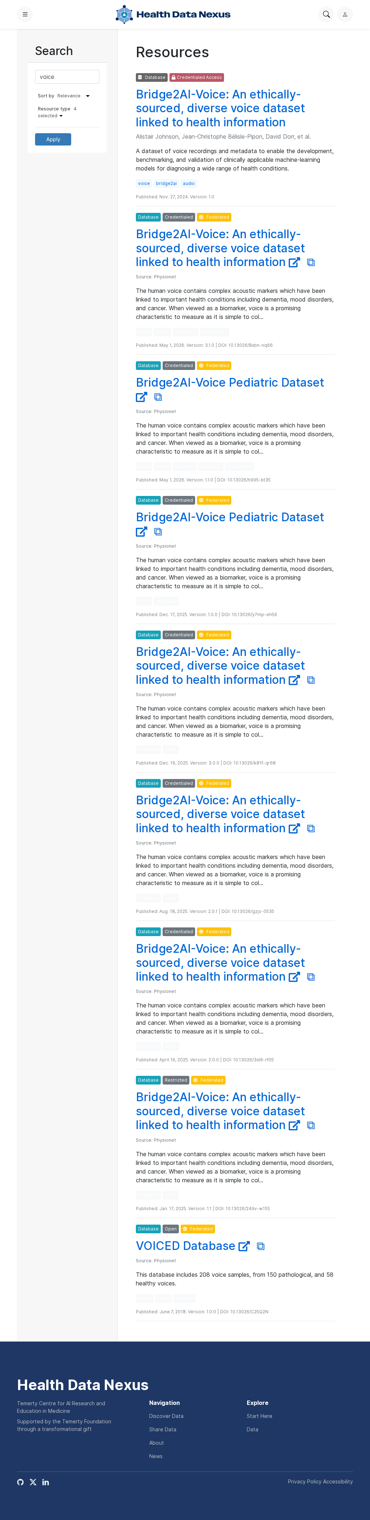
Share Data (162, 1429)
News (156, 1456)
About (156, 1443)
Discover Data (166, 1416)
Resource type (57, 112)
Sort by (46, 95)
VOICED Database (187, 1246)
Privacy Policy (305, 1481)
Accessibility (338, 1481)
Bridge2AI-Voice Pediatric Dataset (230, 517)
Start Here (259, 1416)
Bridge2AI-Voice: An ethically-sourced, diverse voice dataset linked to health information (220, 108)
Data (252, 1429)
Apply (53, 139)
